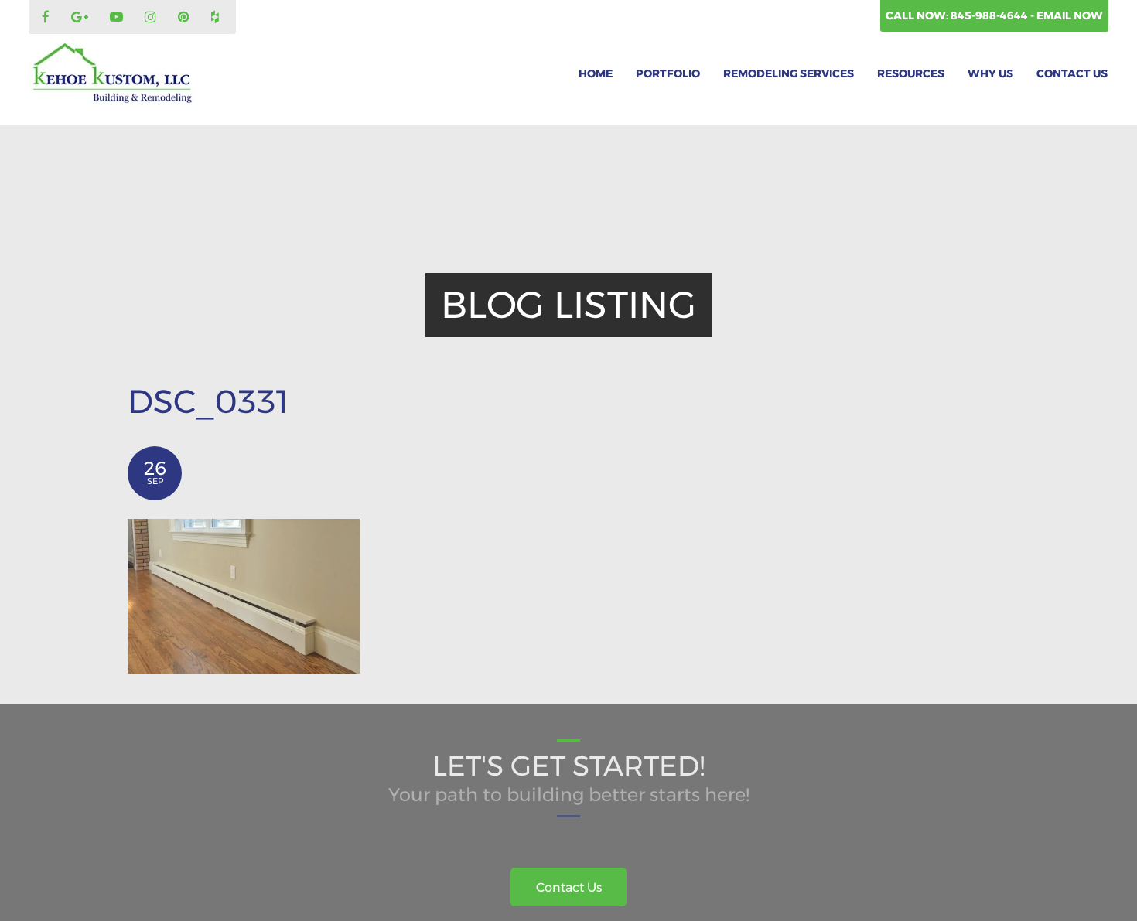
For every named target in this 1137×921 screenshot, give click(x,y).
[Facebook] (47, 18)
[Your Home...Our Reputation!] (112, 73)
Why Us (990, 73)
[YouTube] (118, 18)
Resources (910, 73)
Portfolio (668, 73)
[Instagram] (152, 18)
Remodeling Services (788, 73)
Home (596, 73)
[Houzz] (216, 18)
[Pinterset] (185, 18)
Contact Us (1072, 73)
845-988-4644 (990, 15)
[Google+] (81, 18)
